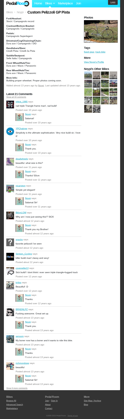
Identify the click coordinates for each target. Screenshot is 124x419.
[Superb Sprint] (96, 100)
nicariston (10, 188)
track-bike (100, 52)
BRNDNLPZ (10, 312)
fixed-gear (89, 52)
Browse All (11, 401)
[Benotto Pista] (96, 75)
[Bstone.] (105, 100)
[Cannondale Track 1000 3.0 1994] (105, 75)
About (48, 404)
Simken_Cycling (10, 257)
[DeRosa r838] (113, 83)
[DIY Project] (88, 92)
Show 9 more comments (16, 388)
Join (78, 3)
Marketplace (65, 3)
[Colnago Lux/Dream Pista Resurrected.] (88, 83)
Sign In (54, 401)
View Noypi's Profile (94, 62)
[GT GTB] (96, 92)
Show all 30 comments (16, 97)
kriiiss (10, 285)
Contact (48, 408)
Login (112, 2)
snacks (10, 242)
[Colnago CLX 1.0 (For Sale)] (113, 100)
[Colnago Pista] (96, 83)
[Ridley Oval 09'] (96, 109)
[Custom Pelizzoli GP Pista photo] (101, 21)
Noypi (41, 85)
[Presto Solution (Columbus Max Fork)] (113, 92)
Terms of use (72, 416)
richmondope (10, 366)
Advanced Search (14, 404)
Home (38, 3)
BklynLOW (10, 215)
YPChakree (10, 131)
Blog (86, 404)
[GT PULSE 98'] (105, 92)
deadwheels (10, 162)
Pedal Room (18, 3)
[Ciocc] (113, 75)
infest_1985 (10, 104)
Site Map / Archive (92, 401)
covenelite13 (10, 271)
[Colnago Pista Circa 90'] (105, 83)
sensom (10, 339)
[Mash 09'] (88, 109)
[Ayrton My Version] (88, 75)
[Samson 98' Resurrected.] (88, 100)
